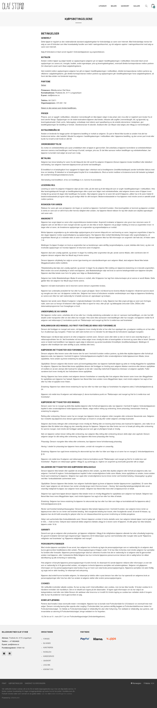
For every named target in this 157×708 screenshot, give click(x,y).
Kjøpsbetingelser (16, 683)
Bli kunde (47, 643)
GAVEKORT (125, 6)
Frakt (4, 683)
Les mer (44, 693)
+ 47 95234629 (14, 641)
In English (47, 652)
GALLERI (136, 6)
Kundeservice (48, 656)
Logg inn (46, 665)
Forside (46, 639)
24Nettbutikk (15, 697)
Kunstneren (48, 647)
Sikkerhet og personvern (35, 683)
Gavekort (47, 660)
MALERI (114, 6)
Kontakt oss (48, 669)
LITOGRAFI (102, 6)
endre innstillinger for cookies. (61, 693)
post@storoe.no (13, 644)
